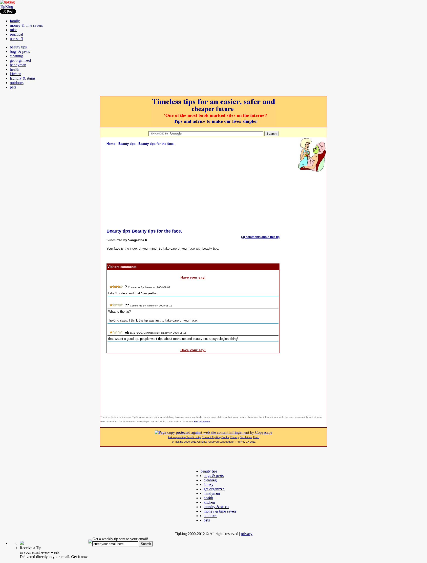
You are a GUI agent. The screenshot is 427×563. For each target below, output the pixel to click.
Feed (256, 437)
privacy (247, 534)
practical (16, 34)
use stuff (16, 39)
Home (111, 144)
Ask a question (177, 437)
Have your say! (193, 277)
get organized (20, 60)
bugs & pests (20, 51)
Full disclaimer (202, 421)
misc (13, 30)
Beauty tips (126, 144)
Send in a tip (193, 437)
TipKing (6, 6)
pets (13, 87)
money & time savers (26, 25)
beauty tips (18, 47)
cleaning (16, 56)
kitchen (15, 74)
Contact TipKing (211, 437)
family (15, 21)
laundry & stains (22, 78)
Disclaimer (246, 437)
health (14, 69)
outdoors (16, 83)
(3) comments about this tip (260, 237)
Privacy (234, 437)
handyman (18, 65)
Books (225, 437)
